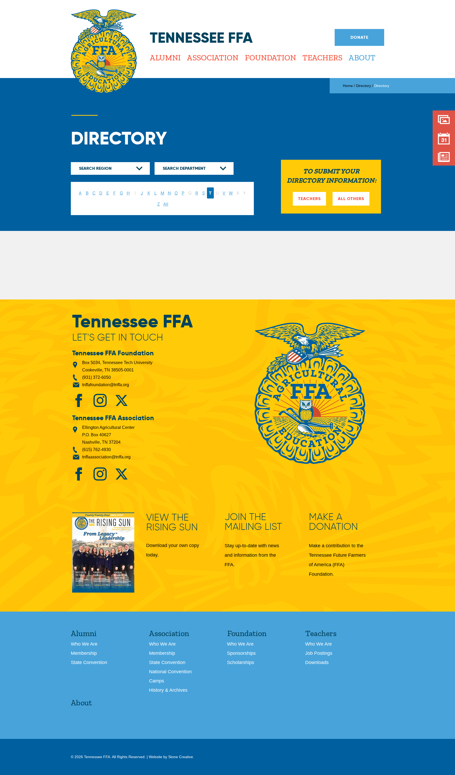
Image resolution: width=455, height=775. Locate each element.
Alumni (165, 57)
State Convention (89, 662)
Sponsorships (241, 653)
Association (212, 57)
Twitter (121, 400)
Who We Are (84, 644)
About (362, 57)
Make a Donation (333, 521)
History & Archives (168, 690)
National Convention (170, 671)
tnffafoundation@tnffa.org (105, 384)
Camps (156, 681)
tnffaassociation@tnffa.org (106, 457)
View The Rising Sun (172, 522)
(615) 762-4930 (96, 449)
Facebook (78, 400)
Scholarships (240, 662)
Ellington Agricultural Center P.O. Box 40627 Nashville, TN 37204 (108, 434)
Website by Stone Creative (171, 757)
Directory (363, 86)
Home (348, 86)
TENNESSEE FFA (310, 393)
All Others (351, 198)
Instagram (100, 400)
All (165, 204)
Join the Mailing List (253, 521)
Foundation (270, 57)
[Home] (104, 51)
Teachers (322, 57)
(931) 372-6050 (96, 377)
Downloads (317, 662)
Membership (84, 653)
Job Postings (318, 653)
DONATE (359, 37)
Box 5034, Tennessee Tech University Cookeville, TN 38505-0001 (117, 366)
